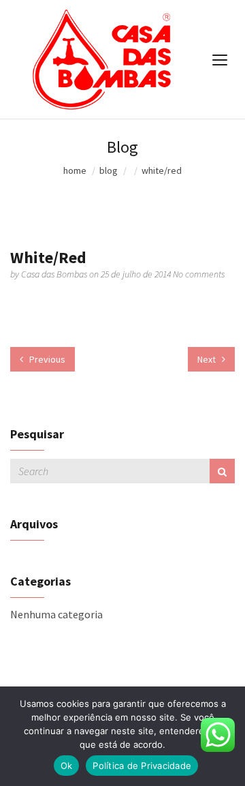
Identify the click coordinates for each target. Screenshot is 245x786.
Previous (46, 359)
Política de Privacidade (142, 765)
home (74, 170)
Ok (67, 765)
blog (108, 170)
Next (207, 359)
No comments (199, 274)
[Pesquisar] (222, 471)
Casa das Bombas (55, 274)
